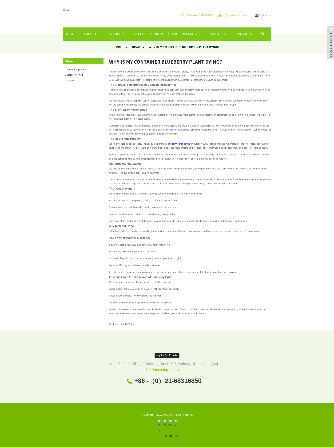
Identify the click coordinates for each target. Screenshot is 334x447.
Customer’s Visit (74, 74)
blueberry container (177, 144)
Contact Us (245, 34)
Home (70, 34)
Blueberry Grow (148, 34)
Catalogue (218, 34)
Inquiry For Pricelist (167, 355)
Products (116, 34)
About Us (91, 34)
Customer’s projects (76, 69)
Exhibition (70, 80)
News (136, 47)
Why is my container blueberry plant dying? (184, 47)
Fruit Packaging (186, 34)
